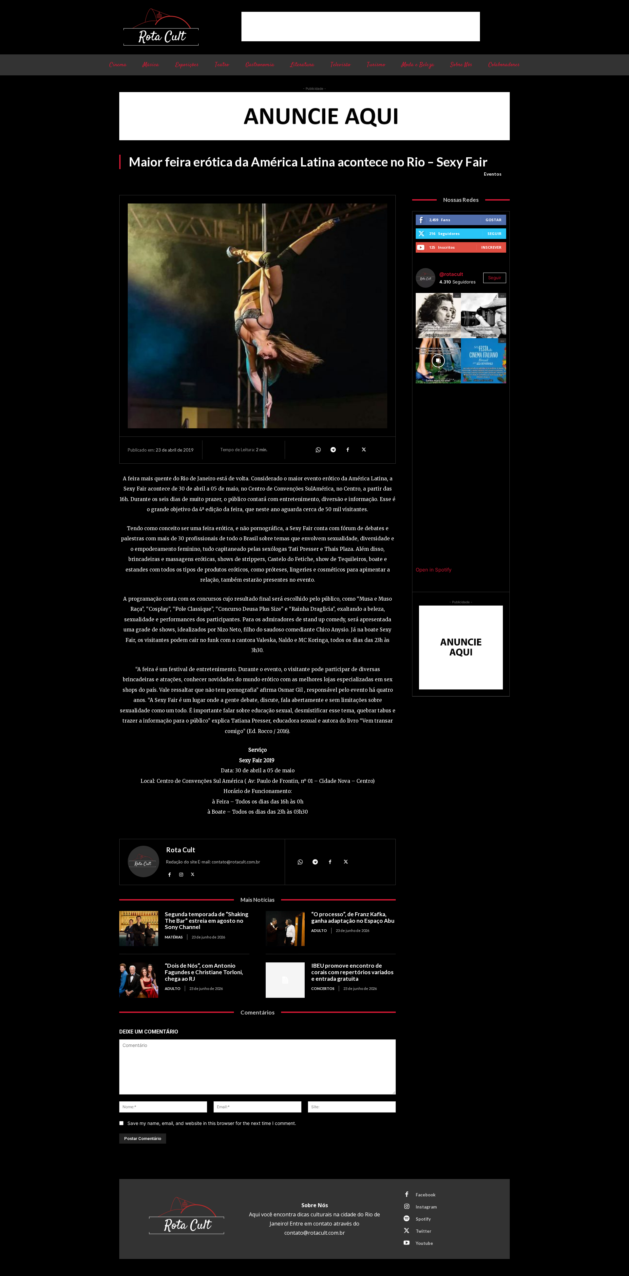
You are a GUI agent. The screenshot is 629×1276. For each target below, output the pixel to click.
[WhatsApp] (317, 449)
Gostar (494, 219)
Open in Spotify (433, 570)
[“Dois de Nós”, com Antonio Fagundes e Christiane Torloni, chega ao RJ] (138, 979)
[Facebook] (347, 449)
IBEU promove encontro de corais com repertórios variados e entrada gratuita (352, 972)
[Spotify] (406, 1219)
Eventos (493, 174)
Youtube (424, 1243)
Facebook (425, 1194)
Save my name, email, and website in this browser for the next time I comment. (211, 1123)
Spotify (423, 1219)
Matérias (174, 937)
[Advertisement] (360, 26)
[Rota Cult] (143, 863)
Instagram (426, 1206)
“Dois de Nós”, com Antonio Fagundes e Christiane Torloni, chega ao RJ (204, 972)
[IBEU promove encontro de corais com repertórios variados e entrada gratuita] (285, 979)
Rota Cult (180, 850)
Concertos (322, 988)
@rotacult (451, 274)
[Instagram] (181, 874)
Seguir (494, 233)
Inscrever (491, 247)
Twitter (423, 1231)
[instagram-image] (438, 315)
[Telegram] (332, 449)
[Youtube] (406, 1243)
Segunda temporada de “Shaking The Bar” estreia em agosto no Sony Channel (206, 920)
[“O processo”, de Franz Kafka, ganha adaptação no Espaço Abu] (285, 928)
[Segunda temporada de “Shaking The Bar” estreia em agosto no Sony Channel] (138, 928)
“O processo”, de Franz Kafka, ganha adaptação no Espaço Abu (352, 917)
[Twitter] (363, 449)
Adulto (319, 930)
